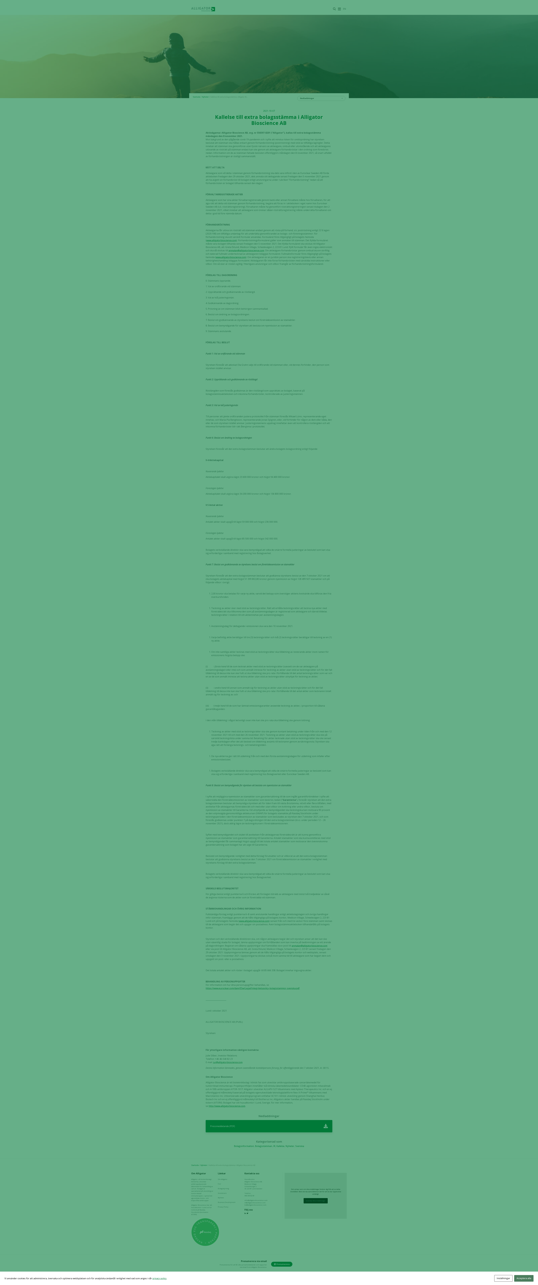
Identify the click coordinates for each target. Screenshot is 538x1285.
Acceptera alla (524, 1278)
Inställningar (503, 1278)
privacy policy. (159, 1278)
